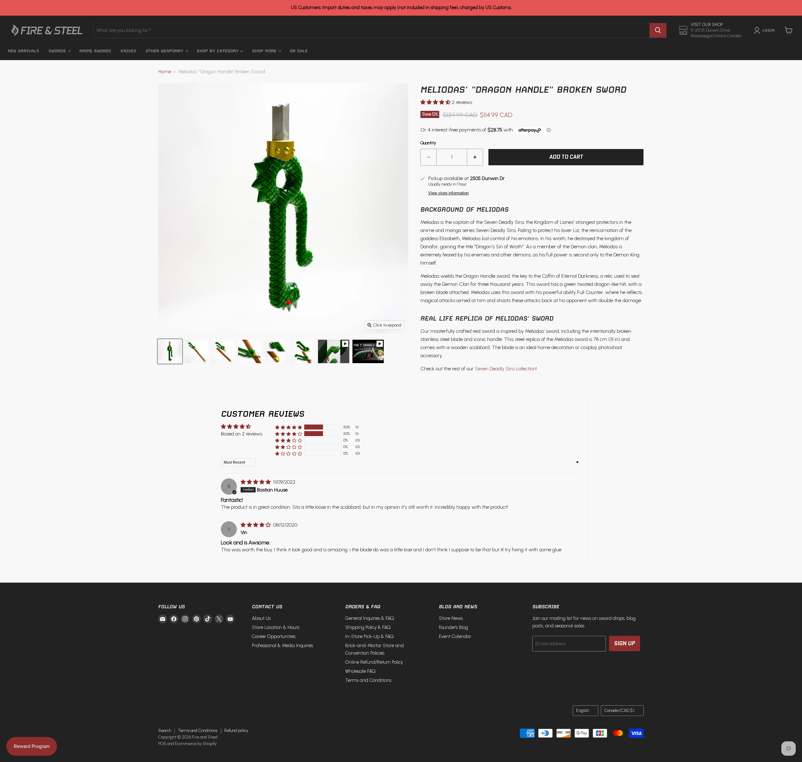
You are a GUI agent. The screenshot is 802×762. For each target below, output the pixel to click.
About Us (261, 618)
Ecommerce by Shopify (195, 743)
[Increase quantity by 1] (475, 157)
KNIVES (128, 51)
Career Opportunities (273, 636)
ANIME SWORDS (95, 51)
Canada (619, 710)
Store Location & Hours (275, 627)
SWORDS (58, 51)
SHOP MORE (265, 51)
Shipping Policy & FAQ (368, 627)
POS (162, 743)
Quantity (428, 143)
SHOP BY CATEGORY (218, 51)
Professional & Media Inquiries (282, 645)
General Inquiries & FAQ (369, 618)
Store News (451, 618)
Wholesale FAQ (360, 671)
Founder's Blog (453, 627)
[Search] (657, 30)
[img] (256, 482)
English (582, 710)
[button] (436, 102)
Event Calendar (455, 636)
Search (164, 730)
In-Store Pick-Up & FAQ (369, 636)
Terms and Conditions (368, 680)
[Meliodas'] (333, 351)
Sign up (624, 643)
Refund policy (236, 730)
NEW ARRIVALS (23, 51)
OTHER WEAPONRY (165, 51)
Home (164, 72)
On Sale (299, 51)
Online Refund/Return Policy (374, 662)
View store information (448, 193)
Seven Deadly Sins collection (505, 369)
